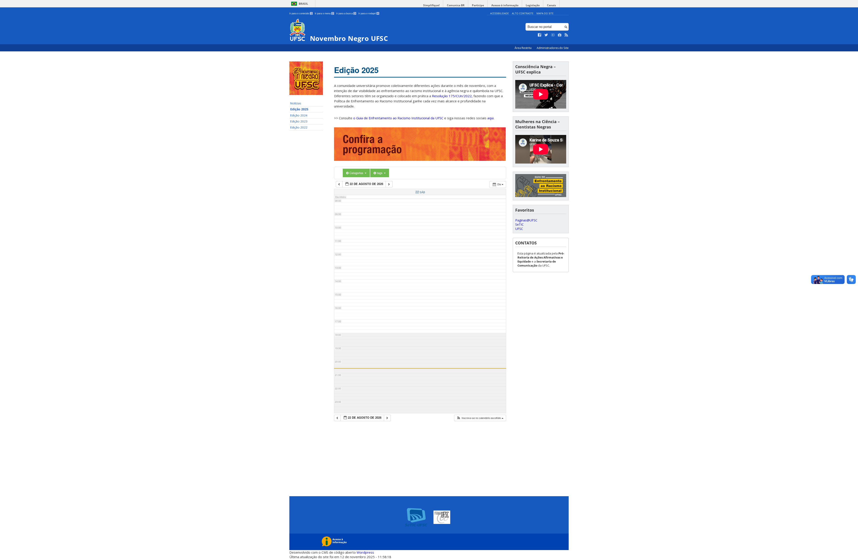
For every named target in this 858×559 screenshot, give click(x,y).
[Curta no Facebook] (539, 35)
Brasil (303, 4)
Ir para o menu (324, 13)
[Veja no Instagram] (559, 35)
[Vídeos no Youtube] (553, 35)
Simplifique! (431, 5)
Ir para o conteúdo (300, 13)
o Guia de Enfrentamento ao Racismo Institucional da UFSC (398, 118)
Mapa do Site (544, 13)
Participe (478, 5)
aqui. (490, 118)
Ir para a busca (345, 13)
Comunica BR (456, 5)
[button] (480, 418)
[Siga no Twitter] (546, 35)
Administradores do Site (553, 48)
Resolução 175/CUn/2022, (452, 96)
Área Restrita (523, 48)
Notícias (295, 103)
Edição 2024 (298, 115)
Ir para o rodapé (368, 13)
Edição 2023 (298, 121)
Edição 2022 (298, 127)
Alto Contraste (522, 13)
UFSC (519, 229)
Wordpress (365, 552)
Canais (551, 5)
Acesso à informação (504, 5)
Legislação (533, 5)
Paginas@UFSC (526, 220)
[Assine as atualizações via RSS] (566, 35)
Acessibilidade (499, 13)
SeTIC (519, 224)
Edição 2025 (299, 109)
